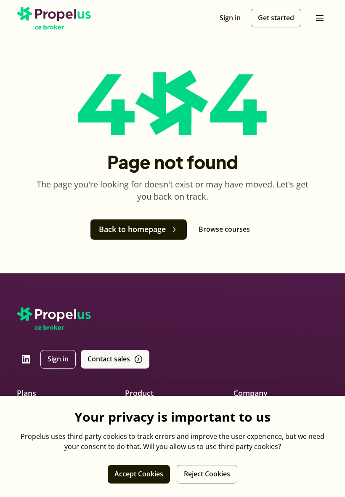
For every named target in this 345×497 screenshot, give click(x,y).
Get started (276, 17)
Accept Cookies (138, 473)
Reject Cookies (207, 473)
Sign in (58, 358)
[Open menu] (319, 18)
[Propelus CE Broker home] (54, 18)
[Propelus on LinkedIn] (26, 359)
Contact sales (109, 358)
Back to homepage (132, 229)
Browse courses (224, 229)
